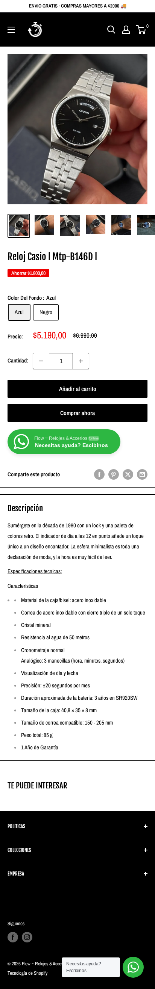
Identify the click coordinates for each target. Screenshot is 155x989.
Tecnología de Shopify (27, 973)
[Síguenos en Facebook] (13, 937)
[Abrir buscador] (111, 30)
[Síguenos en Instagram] (27, 937)
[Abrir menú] (11, 30)
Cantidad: (18, 360)
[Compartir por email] (142, 474)
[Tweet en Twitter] (128, 474)
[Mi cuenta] (126, 30)
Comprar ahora (77, 413)
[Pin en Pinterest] (113, 474)
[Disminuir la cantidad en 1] (41, 361)
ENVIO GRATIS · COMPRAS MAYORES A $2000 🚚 (77, 6)
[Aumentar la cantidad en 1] (81, 361)
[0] (141, 29)
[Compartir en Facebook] (99, 474)
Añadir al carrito (77, 389)
